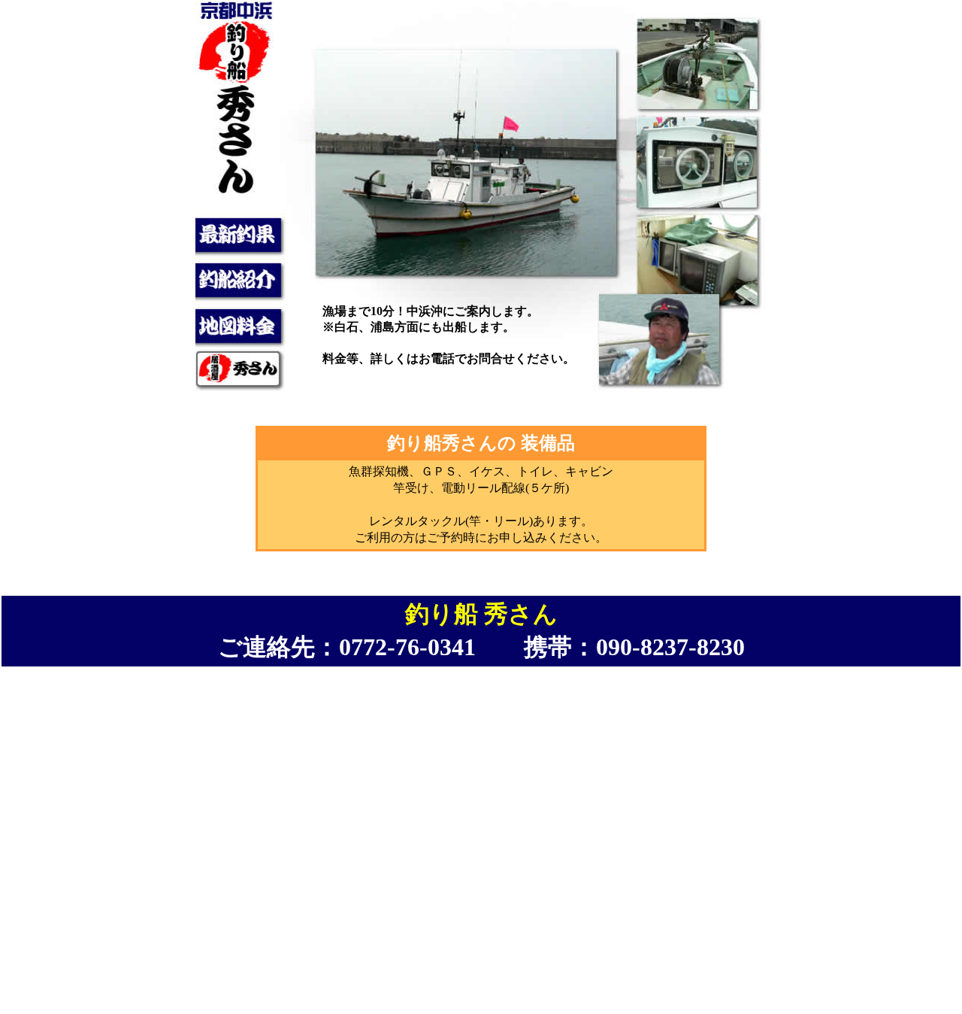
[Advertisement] (481, 908)
